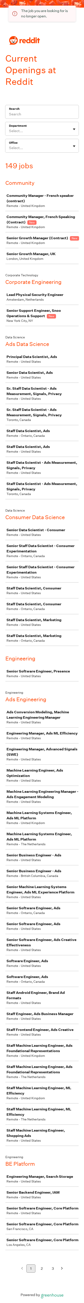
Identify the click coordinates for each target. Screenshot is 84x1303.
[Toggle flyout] (74, 129)
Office (13, 143)
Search (14, 109)
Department (18, 126)
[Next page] (62, 1269)
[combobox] (9, 131)
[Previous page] (22, 1269)
